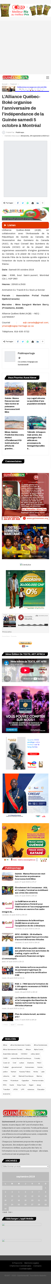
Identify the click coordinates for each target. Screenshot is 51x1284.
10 (12, 1196)
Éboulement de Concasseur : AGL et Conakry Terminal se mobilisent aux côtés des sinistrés (31, 890)
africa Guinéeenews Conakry (20, 1045)
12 (25, 1196)
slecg (39, 1085)
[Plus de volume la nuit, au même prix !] (7, 1017)
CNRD (5, 1058)
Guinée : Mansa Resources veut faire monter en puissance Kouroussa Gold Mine (30, 876)
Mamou (39, 1076)
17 (12, 1200)
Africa (5, 1045)
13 (32, 1196)
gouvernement (17, 1067)
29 (46, 1204)
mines (5, 1081)
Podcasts (13, 636)
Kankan (13, 1072)
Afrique (28, 1049)
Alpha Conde (38, 1049)
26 (25, 1204)
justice (5, 1072)
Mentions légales (31, 1263)
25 (19, 1204)
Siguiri (31, 1085)
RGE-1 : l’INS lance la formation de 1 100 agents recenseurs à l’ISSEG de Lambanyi (31, 986)
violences (30, 1089)
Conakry (37, 1058)
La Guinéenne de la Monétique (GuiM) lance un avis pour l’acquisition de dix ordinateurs (30, 923)
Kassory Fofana (24, 1072)
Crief (14, 1063)
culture (21, 1063)
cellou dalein (35, 1054)
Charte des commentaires (20, 1266)
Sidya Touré (21, 1085)
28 (39, 1204)
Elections (30, 1063)
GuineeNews (6, 636)
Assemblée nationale (10, 1054)
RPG (4, 1085)
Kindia (35, 1072)
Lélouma (6, 1076)
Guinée (39, 1067)
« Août (4, 1212)
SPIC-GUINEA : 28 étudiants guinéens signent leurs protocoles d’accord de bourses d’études (31, 937)
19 (25, 1200)
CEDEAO (24, 1054)
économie (6, 1094)
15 (46, 1196)
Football (5, 1067)
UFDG (15, 1089)
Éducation (40, 1089)
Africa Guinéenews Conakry (12, 1049)
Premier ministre (38, 1081)
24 (12, 1204)
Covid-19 (6, 1063)
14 (39, 1196)
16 (5, 1200)
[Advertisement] (25, 47)
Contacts (37, 1266)
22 (46, 1200)
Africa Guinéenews (40, 1045)
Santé (12, 1085)
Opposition (25, 1081)
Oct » (10, 1212)
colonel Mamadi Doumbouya (21, 1058)
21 (39, 1200)
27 (32, 1204)
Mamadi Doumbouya (26, 1076)
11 (19, 1196)
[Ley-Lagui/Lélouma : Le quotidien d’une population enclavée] (36, 389)
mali (13, 1076)
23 (5, 1204)
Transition (6, 1089)
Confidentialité (25, 1269)
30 (5, 1209)
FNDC (39, 1063)
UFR (22, 1089)
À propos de (17, 1263)
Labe (42, 1072)
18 (19, 1200)
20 (32, 1200)
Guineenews (29, 1067)
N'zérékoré (14, 1081)
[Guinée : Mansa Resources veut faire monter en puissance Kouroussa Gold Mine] (14, 389)
